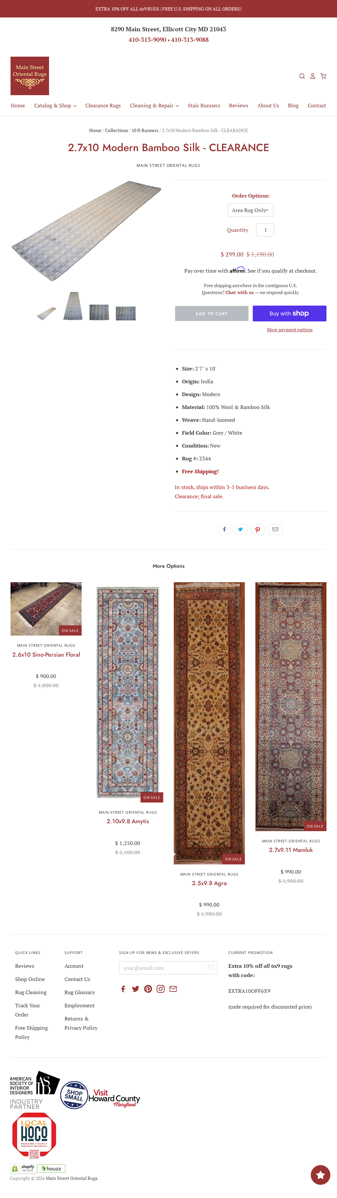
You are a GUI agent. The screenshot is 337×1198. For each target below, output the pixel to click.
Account (74, 965)
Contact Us (77, 979)
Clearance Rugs (103, 105)
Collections (116, 130)
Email (275, 529)
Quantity (237, 229)
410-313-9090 (147, 39)
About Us (268, 105)
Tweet (240, 529)
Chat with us (240, 292)
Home (18, 105)
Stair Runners (204, 105)
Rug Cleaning (30, 992)
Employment (80, 1005)
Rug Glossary (80, 992)
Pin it (258, 529)
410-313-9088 (190, 39)
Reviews (238, 105)
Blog (293, 105)
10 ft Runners (145, 130)
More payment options (290, 329)
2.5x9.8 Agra (209, 883)
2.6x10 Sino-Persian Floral (46, 654)
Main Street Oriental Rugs (168, 165)
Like (224, 529)
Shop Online (30, 979)
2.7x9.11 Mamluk (291, 850)
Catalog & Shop (53, 105)
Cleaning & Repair (152, 105)
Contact (317, 105)
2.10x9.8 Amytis (128, 821)
